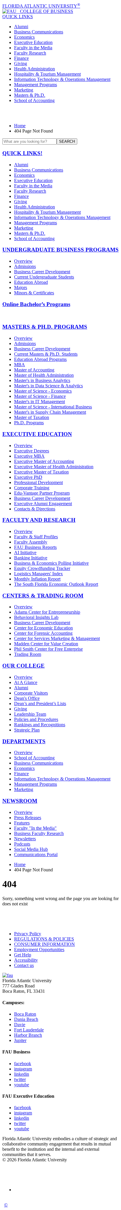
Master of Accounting (34, 369)
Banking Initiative (30, 557)
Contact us (24, 965)
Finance (21, 58)
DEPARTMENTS (24, 741)
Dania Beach (26, 1019)
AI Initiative (25, 552)
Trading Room (27, 654)
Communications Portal (36, 854)
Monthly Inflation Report (37, 578)
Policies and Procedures (36, 719)
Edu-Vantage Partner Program (42, 493)
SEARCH (67, 141)
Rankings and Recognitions (39, 724)
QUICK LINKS (17, 16)
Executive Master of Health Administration (53, 466)
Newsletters (25, 838)
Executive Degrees (31, 450)
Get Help (22, 954)
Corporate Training (31, 487)
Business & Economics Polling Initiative (51, 563)
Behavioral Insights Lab (36, 617)
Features (22, 822)
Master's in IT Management (39, 401)
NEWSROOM (19, 801)
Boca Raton (25, 1014)
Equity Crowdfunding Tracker (42, 568)
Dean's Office (27, 698)
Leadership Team (30, 714)
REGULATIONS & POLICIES (44, 938)
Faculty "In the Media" (35, 828)
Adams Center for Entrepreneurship (47, 612)
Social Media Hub (31, 849)
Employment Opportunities (39, 949)
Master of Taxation (31, 417)
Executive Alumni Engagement (43, 503)
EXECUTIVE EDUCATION (37, 434)
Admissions (25, 266)
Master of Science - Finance (40, 396)
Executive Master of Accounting (44, 461)
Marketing (23, 89)
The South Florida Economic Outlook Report (56, 584)
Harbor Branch (28, 1035)
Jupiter (20, 1040)
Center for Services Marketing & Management (57, 638)
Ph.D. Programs (29, 422)
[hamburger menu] (60, 113)
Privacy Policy (27, 933)
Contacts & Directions (34, 508)
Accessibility (26, 960)
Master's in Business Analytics (42, 380)
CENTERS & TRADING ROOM (42, 596)
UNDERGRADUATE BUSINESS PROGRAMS (60, 250)
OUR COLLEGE (23, 666)
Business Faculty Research (39, 833)
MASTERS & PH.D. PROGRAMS (44, 327)
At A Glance (25, 682)
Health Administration (34, 68)
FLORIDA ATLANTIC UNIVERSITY (41, 6)
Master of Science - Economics (43, 390)
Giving (20, 63)
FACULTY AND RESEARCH (38, 520)
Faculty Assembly (30, 541)
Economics (24, 37)
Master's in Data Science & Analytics (48, 385)
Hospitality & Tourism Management (47, 74)
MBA (19, 364)
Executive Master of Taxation (41, 471)
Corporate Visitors (31, 692)
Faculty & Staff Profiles (36, 536)
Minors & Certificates (34, 292)
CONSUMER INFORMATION (44, 944)
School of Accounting (34, 100)
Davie (19, 1024)
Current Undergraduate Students (44, 276)
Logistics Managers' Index (38, 573)
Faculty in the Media (33, 47)
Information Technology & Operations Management (62, 79)
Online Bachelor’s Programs (36, 304)
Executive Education (33, 42)
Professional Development (38, 482)
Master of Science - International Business (53, 406)
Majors (20, 287)
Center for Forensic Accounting (43, 633)
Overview (23, 261)
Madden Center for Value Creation (46, 643)
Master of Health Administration (44, 375)
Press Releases (27, 817)
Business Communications (38, 31)
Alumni (21, 26)
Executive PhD (28, 477)
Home (20, 125)
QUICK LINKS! (22, 153)
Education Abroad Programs (40, 359)
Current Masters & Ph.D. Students (46, 354)
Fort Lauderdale (29, 1029)
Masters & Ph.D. (29, 95)
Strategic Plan (27, 729)
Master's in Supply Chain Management (50, 412)
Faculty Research (30, 52)
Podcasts (22, 843)
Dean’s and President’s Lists (40, 703)
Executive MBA (29, 456)
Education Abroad (31, 282)
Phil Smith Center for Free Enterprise (48, 648)
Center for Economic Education (43, 627)
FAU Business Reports (35, 547)
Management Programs (35, 84)
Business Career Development (42, 271)
